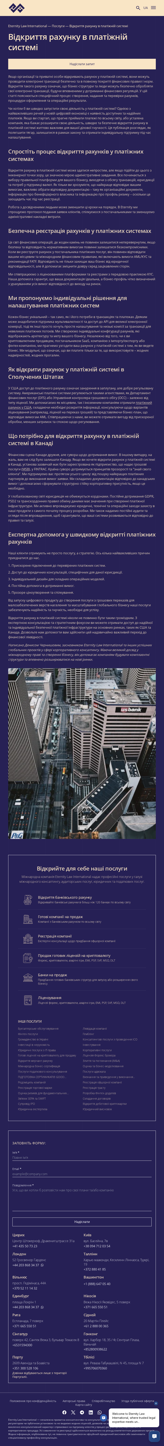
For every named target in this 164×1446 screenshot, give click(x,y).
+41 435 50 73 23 (24, 1246)
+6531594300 (22, 1345)
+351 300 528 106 (25, 1368)
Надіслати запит (82, 64)
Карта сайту (83, 1405)
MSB (25, 469)
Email (16, 1169)
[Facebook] (64, 1412)
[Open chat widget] (154, 1436)
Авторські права (74, 1401)
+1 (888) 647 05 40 (97, 1284)
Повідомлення (23, 1185)
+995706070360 (95, 1368)
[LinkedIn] (90, 1412)
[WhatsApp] (99, 1412)
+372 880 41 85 (95, 1269)
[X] (73, 1412)
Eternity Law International (27, 26)
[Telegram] (82, 1412)
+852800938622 (95, 1349)
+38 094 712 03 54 (97, 1246)
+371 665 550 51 (96, 1307)
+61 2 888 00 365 (96, 1326)
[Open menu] (153, 7)
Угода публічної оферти (137, 1401)
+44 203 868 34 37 (25, 1265)
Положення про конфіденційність (33, 1401)
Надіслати (82, 1222)
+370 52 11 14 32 (24, 1288)
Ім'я (15, 1152)
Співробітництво (103, 1401)
